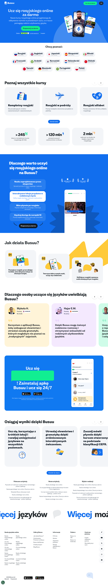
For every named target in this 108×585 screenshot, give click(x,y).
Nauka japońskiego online (21, 536)
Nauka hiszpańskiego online (8, 537)
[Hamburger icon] (101, 3)
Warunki (7, 579)
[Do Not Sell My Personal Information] (3, 582)
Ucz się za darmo (90, 3)
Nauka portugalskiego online (9, 554)
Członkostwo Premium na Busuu (38, 539)
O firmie (55, 536)
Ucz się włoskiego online (21, 548)
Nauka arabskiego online (21, 563)
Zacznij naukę (54, 121)
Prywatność (14, 579)
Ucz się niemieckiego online (8, 549)
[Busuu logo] (9, 3)
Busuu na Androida (73, 540)
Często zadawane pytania (87, 539)
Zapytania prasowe (55, 541)
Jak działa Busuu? (38, 536)
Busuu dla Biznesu (38, 542)
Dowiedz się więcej (54, 473)
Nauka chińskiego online (21, 554)
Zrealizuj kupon (37, 544)
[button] (86, 572)
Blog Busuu (36, 547)
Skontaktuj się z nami (89, 544)
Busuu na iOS (73, 536)
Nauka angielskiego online (19, 543)
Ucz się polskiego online (9, 559)
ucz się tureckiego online (21, 559)
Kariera (55, 538)
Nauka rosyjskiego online (10, 563)
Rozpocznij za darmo (30, 28)
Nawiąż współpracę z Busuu (56, 546)
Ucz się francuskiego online (8, 543)
